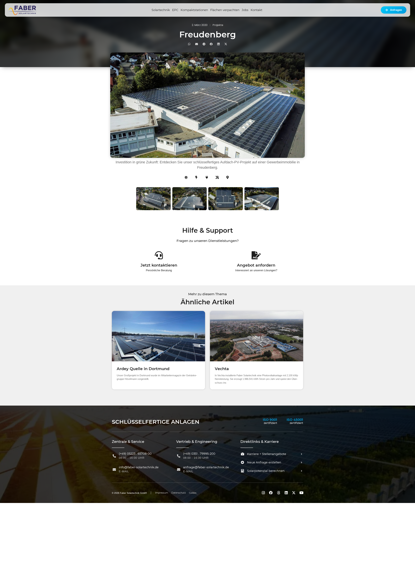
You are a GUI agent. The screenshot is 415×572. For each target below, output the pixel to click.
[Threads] (278, 493)
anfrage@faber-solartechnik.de (206, 467)
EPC (175, 10)
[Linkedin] (286, 493)
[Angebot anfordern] (256, 255)
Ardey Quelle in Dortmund (143, 368)
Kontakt (256, 10)
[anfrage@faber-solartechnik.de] (178, 469)
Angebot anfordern (256, 265)
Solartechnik (161, 10)
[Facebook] (271, 493)
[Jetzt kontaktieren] (159, 255)
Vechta (222, 368)
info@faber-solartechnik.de (139, 467)
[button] (189, 44)
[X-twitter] (294, 493)
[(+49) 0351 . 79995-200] (178, 456)
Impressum (161, 492)
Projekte (218, 25)
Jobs (245, 10)
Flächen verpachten (224, 10)
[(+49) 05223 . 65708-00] (114, 456)
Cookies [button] (192, 493)
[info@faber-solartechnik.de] (114, 469)
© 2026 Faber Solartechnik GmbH (129, 493)
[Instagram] (263, 493)
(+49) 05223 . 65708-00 (135, 453)
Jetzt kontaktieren (159, 265)
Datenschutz (178, 492)
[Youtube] (301, 493)
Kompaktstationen (194, 10)
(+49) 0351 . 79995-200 (199, 453)
